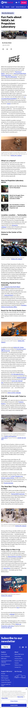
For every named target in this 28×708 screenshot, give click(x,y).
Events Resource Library (5, 665)
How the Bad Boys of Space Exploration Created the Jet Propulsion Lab (17, 206)
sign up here (6, 568)
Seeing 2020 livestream (18, 494)
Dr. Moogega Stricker (18, 374)
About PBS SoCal (19, 654)
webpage (12, 614)
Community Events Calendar (6, 661)
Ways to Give (4, 675)
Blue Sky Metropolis (7, 13)
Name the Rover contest (14, 556)
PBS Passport (4, 678)
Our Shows (4, 654)
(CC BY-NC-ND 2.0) (6, 627)
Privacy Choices (14, 701)
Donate (24, 2)
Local (12, 7)
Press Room (18, 656)
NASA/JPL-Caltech (16, 155)
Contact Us (18, 667)
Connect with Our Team (6, 685)
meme (8, 103)
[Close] (26, 689)
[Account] (19, 3)
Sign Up (6, 647)
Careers (17, 663)
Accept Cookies (14, 705)
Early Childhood (21, 7)
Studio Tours (18, 660)
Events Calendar (8, 483)
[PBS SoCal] (7, 2)
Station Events (19, 665)
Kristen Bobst (7, 43)
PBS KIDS (3, 658)
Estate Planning (5, 680)
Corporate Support (6, 682)
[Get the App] (20, 676)
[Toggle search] (3, 7)
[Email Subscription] (16, 2)
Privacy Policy (4, 698)
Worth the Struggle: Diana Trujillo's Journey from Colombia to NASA (16, 197)
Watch (7, 7)
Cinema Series (18, 658)
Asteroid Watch (8, 295)
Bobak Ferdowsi (21, 377)
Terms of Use (20, 696)
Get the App (18, 671)
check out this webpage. (14, 392)
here (18, 607)
